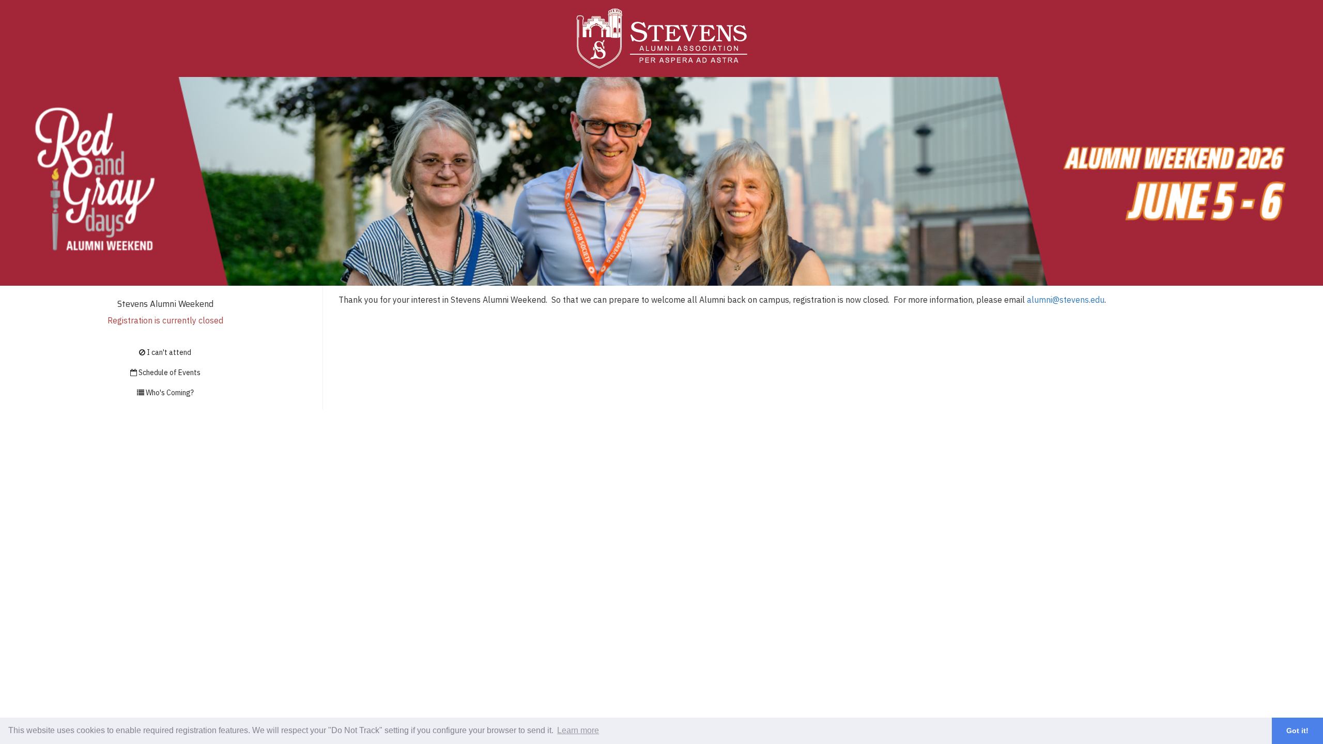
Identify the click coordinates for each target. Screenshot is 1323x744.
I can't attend (168, 352)
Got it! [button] (1297, 730)
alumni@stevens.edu (1065, 300)
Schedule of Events (169, 372)
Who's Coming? (169, 392)
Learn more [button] (578, 730)
